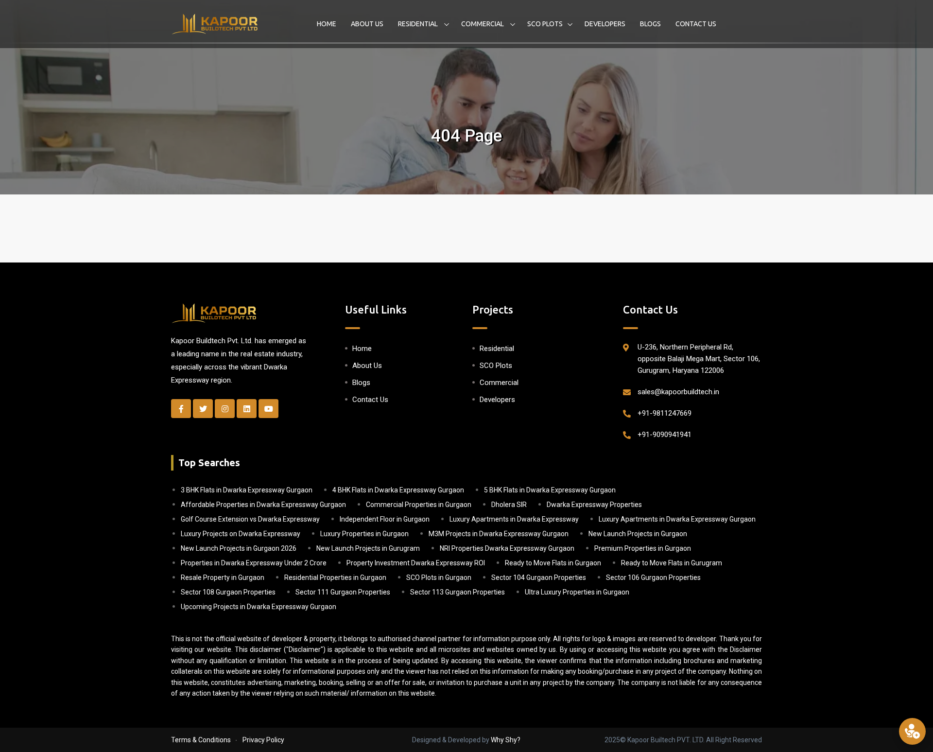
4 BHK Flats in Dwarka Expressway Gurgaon (398, 490)
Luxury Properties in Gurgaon (364, 534)
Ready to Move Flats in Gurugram (671, 563)
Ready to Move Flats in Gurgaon (553, 563)
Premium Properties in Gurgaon (642, 548)
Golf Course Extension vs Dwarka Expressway (250, 519)
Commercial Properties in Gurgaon (418, 504)
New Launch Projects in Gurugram (368, 548)
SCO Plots (545, 24)
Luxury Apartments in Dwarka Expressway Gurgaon (677, 519)
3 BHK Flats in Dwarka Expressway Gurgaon (246, 490)
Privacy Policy (263, 740)
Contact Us (695, 24)
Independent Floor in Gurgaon (385, 519)
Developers (605, 24)
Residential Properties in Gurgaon (335, 577)
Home (326, 24)
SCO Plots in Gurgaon (438, 577)
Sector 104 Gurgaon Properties (538, 577)
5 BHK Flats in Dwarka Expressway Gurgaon (550, 490)
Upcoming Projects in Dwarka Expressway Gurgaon (258, 607)
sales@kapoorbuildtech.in (678, 391)
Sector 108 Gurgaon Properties (228, 592)
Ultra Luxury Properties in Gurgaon (577, 592)
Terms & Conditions (201, 740)
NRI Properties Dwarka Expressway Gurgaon (507, 548)
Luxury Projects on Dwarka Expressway (240, 534)
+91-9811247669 (664, 413)
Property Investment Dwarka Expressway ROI (415, 563)
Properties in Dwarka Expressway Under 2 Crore (254, 563)
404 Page (466, 136)
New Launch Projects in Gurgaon (637, 534)
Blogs (650, 24)
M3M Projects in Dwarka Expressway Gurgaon (499, 534)
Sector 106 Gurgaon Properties (653, 577)
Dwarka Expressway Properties (594, 504)
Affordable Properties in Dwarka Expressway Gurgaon (263, 504)
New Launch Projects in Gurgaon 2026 (238, 548)
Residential (418, 24)
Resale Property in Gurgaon (222, 577)
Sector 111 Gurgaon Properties (342, 592)
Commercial (483, 24)
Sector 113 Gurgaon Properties (457, 592)
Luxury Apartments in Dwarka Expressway (514, 519)
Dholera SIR (509, 504)
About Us (367, 24)
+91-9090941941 (664, 434)
